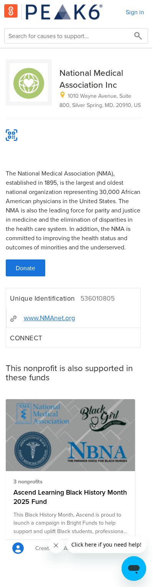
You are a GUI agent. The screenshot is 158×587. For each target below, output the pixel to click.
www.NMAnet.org (49, 318)
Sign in (135, 12)
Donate (25, 268)
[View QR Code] (11, 135)
